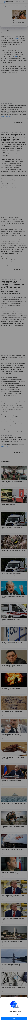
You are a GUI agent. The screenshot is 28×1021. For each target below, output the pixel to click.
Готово (14, 1018)
